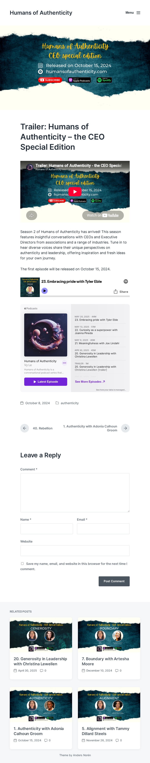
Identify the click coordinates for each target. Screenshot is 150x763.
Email (82, 519)
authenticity (70, 403)
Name (25, 519)
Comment (29, 469)
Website (26, 541)
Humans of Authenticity (41, 12)
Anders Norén (82, 755)
